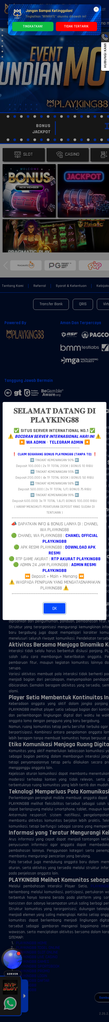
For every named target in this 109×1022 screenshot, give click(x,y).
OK (54, 608)
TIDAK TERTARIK (76, 26)
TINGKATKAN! (33, 26)
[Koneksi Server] (12, 959)
